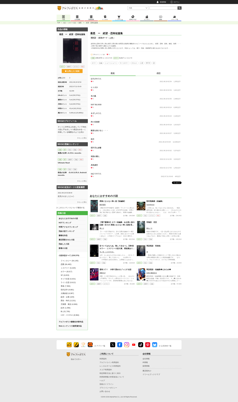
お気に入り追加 (73, 71)
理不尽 (148, 63)
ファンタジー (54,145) (69, 261)
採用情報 (146, 366)
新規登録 (163, 2)
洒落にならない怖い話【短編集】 (113, 201)
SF (65, 149)
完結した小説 (64, 244)
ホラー (116, 58)
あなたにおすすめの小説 (68, 218)
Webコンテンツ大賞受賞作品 (70, 326)
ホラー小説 (72, 23)
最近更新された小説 (66, 240)
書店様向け (147, 371)
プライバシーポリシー (108, 388)
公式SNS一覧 (166, 346)
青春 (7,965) (65, 286)
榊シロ (102, 228)
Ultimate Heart (64, 163)
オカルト (134, 63)
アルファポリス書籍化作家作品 (71, 322)
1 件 (111, 38)
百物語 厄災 (151, 222)
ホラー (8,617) (66, 272)
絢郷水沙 (103, 273)
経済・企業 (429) (67, 297)
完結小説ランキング (66, 231)
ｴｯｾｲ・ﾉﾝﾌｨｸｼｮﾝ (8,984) (70, 315)
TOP (58, 23)
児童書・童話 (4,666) (69, 304)
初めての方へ (76, 359)
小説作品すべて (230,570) (69, 255)
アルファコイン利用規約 (109, 362)
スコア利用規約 (106, 370)
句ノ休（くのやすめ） (107, 252)
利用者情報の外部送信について (112, 377)
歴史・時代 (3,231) (68, 301)
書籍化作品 (63, 235)
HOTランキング (65, 223)
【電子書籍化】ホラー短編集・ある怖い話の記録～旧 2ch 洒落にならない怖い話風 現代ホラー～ (117, 224)
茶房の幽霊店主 (151, 273)
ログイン (177, 2)
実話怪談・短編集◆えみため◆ (158, 269)
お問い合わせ (105, 391)
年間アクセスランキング (68, 227)
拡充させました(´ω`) (66, 196)
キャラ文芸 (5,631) (68, 279)
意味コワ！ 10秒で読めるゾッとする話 (115, 269)
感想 (159, 73)
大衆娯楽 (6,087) (67, 293)
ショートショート (111, 63)
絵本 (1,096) (65, 308)
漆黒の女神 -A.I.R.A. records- (70, 153)
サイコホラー (124, 63)
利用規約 (103, 359)
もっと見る (83, 138)
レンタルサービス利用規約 (110, 366)
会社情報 (146, 359)
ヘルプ (102, 380)
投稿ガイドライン (107, 384)
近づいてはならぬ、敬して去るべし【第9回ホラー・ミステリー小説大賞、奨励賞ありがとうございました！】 (117, 248)
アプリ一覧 (100, 346)
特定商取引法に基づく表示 (110, 373)
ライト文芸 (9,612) (68, 282)
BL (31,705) (65, 311)
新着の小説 (63, 248)
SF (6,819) (65, 275)
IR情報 (145, 362)
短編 (100, 63)
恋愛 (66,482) (66, 264)
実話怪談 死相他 (153, 246)
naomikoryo (150, 205)
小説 (64, 23)
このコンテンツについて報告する (71, 208)
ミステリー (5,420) (68, 268)
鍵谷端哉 (103, 205)
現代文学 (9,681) (67, 290)
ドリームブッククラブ (151, 374)
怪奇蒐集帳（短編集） (155, 201)
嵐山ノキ (149, 228)
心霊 (141, 63)
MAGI (93, 38)
